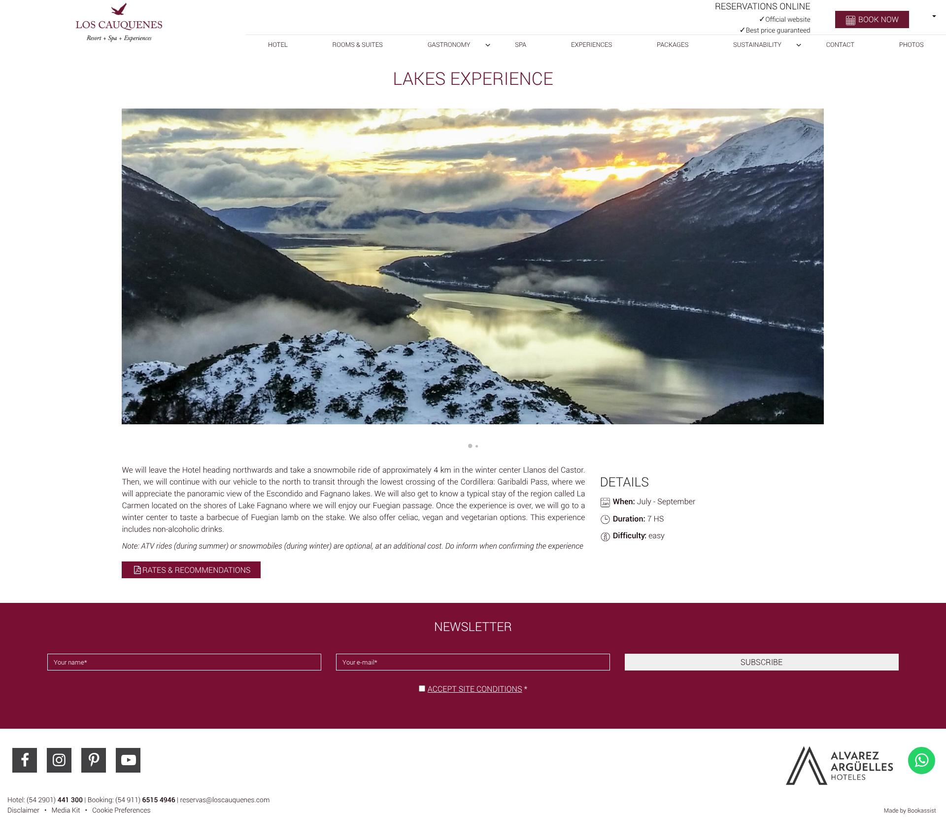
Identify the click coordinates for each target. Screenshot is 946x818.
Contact (840, 44)
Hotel (278, 44)
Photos (911, 44)
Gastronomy (449, 44)
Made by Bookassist (910, 811)
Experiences (591, 44)
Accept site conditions (475, 688)
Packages (672, 44)
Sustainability (757, 44)
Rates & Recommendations (196, 569)
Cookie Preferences (121, 810)
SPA (520, 44)
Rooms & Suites (358, 44)
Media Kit (66, 810)
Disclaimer (23, 810)
